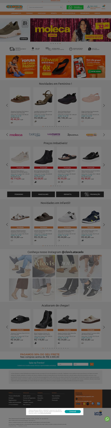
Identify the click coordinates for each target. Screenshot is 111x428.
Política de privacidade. (45, 413)
